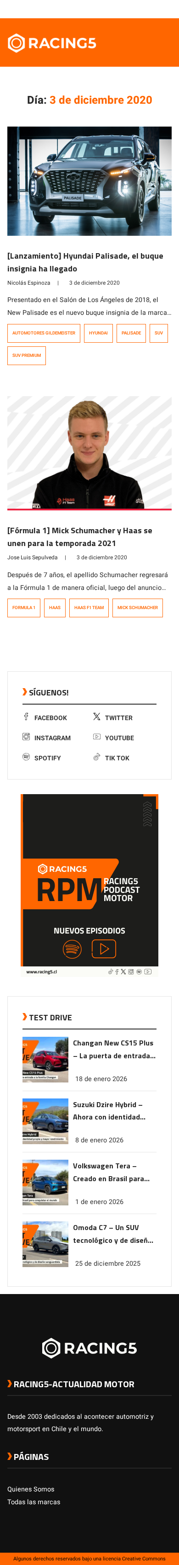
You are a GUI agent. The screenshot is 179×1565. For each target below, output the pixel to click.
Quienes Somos (30, 1489)
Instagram (52, 738)
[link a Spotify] (157, 8)
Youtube (119, 738)
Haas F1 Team (89, 608)
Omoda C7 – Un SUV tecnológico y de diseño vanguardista (112, 1234)
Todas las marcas (33, 1502)
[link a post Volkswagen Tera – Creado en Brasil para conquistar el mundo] (45, 1203)
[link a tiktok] (167, 8)
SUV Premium (26, 355)
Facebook (50, 718)
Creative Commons (144, 1559)
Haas (55, 608)
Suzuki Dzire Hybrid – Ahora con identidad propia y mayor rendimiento (108, 1111)
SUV (159, 333)
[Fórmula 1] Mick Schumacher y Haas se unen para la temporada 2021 (79, 536)
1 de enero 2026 (99, 1202)
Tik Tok (117, 758)
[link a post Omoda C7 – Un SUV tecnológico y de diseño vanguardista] (45, 1265)
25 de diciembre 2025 (107, 1263)
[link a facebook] (121, 8)
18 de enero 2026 (101, 1079)
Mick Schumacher (137, 608)
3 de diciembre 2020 (94, 283)
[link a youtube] (148, 8)
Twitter (119, 718)
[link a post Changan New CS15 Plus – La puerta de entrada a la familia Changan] (45, 1080)
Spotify (47, 758)
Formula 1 (23, 608)
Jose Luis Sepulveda (32, 557)
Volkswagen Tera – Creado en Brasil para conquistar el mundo (108, 1172)
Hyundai (98, 333)
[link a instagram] (139, 8)
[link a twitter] (130, 8)
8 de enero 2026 (99, 1140)
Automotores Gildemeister (43, 333)
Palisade (131, 333)
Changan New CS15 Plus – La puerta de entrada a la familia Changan (114, 1049)
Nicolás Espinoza (28, 283)
